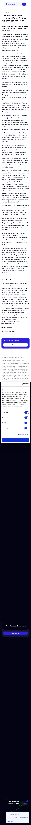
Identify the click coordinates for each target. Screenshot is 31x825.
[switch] (26, 417)
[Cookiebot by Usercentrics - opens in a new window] (22, 384)
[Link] (10, 4)
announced (19, 248)
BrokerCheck (5, 373)
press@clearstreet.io (8, 331)
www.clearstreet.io (7, 324)
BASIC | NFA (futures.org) (17, 375)
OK (15, 439)
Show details (22, 434)
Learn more (10, 821)
